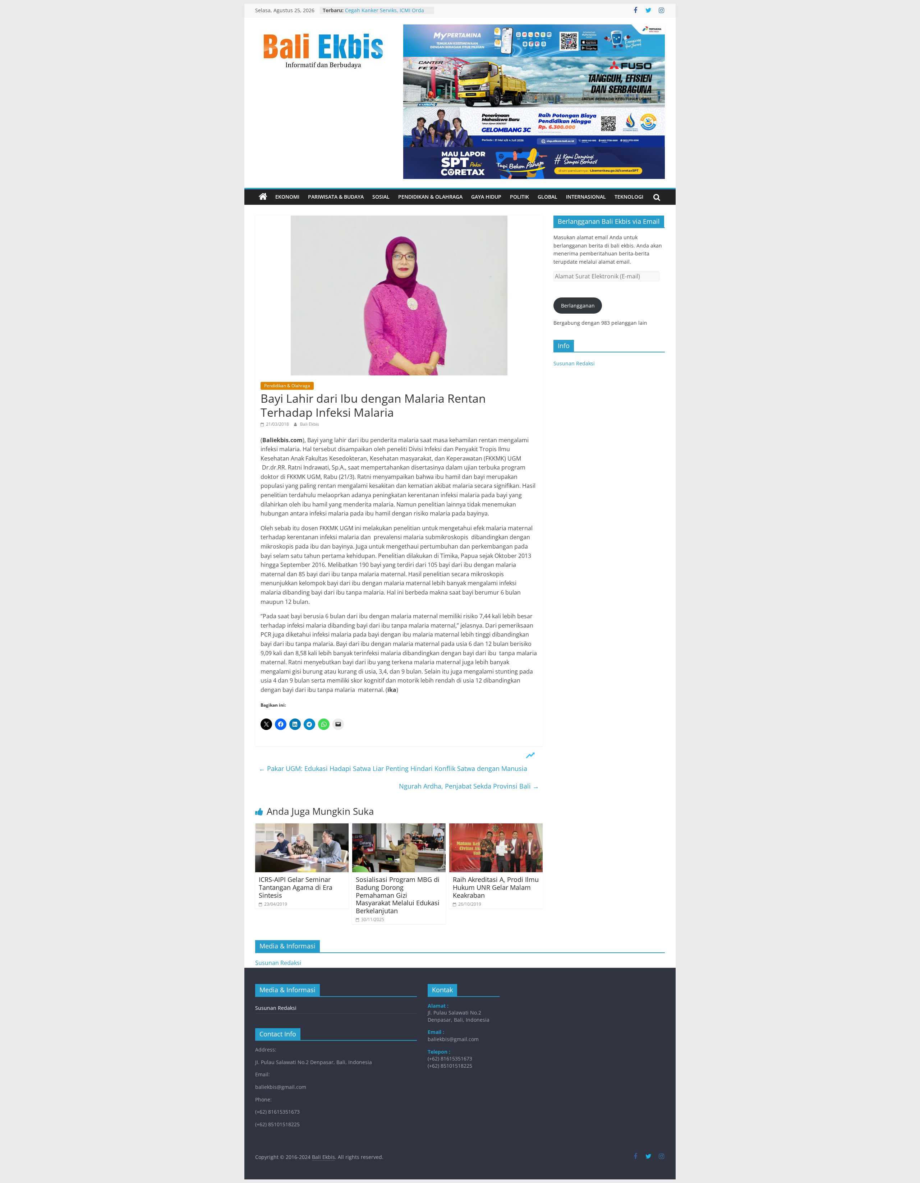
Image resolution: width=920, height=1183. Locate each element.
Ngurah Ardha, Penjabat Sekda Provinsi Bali (469, 786)
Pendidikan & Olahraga (430, 196)
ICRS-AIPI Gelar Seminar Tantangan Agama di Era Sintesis (295, 887)
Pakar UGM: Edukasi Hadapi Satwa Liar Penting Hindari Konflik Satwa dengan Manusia (393, 768)
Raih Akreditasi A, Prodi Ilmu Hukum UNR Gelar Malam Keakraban (496, 887)
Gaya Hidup (486, 196)
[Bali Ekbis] (263, 196)
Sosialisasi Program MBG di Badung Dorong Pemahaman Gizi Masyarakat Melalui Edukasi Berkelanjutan (398, 895)
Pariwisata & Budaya (336, 196)
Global (547, 196)
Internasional (586, 196)
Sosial (381, 196)
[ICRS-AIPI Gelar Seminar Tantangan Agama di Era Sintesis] (302, 828)
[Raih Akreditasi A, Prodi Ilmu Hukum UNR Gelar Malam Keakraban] (496, 828)
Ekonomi (287, 196)
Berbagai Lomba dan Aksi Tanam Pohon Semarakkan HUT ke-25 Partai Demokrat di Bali (384, 11)
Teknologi (629, 196)
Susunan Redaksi (574, 363)
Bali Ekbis (309, 424)
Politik (519, 196)
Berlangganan (578, 305)
